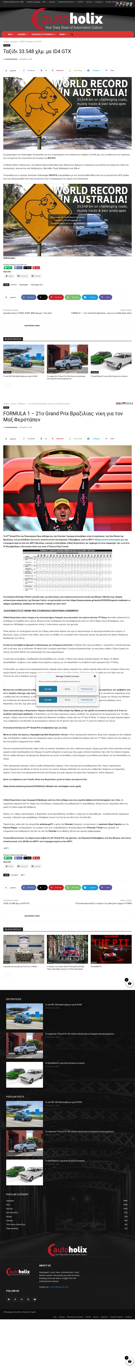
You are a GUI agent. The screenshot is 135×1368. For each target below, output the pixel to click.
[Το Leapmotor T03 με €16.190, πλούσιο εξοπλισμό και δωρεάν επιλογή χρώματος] (67, 359)
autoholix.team (11, 59)
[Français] (121, 3)
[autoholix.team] (14, 325)
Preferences (87, 689)
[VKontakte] (34, 1299)
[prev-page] (5, 385)
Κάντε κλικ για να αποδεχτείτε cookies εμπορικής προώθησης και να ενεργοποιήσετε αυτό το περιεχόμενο (67, 220)
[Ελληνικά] (128, 3)
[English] (117, 3)
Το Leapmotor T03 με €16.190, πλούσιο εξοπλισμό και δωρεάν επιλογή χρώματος (79, 1034)
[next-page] (9, 385)
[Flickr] (21, 1299)
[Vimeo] (126, 5)
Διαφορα (14, 41)
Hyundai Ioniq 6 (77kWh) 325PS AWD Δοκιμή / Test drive (27, 313)
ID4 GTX (14, 285)
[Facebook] (115, 5)
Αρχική (6, 41)
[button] (94, 676)
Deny (67, 689)
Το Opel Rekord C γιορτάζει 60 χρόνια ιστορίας (109, 376)
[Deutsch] (124, 3)
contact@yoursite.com (59, 1287)
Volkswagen (23, 285)
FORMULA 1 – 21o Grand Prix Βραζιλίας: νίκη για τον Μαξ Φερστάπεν (101, 313)
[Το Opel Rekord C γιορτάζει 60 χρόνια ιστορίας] (111, 359)
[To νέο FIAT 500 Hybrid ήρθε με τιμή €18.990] (23, 359)
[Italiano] (131, 3)
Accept (48, 689)
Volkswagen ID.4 (37, 285)
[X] (123, 5)
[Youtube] (130, 5)
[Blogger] (8, 1299)
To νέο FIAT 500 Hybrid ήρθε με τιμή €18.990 (20, 376)
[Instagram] (119, 5)
